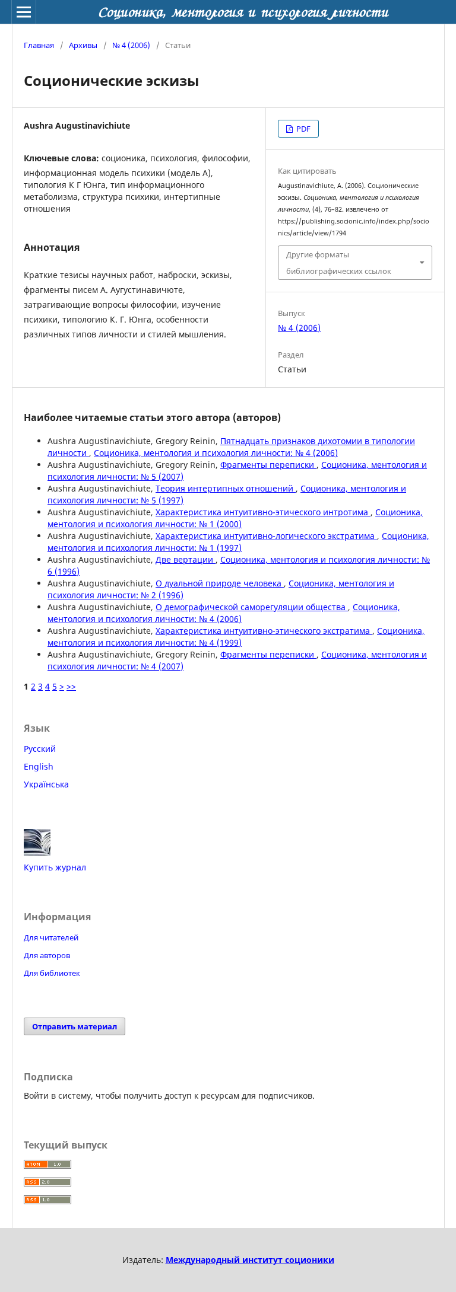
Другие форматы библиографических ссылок (338, 262)
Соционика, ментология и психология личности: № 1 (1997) (238, 541)
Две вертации (186, 559)
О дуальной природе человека (220, 583)
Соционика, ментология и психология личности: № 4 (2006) (216, 452)
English (38, 766)
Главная (39, 45)
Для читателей (51, 937)
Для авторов (47, 955)
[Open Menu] (24, 12)
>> (71, 686)
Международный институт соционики (250, 1259)
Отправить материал (74, 1026)
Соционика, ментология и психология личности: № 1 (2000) (235, 517)
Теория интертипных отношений (226, 488)
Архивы (83, 45)
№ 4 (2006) (131, 45)
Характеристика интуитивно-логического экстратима (266, 535)
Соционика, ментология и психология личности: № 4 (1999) (236, 636)
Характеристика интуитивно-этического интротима (263, 512)
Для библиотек (52, 973)
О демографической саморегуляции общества (252, 606)
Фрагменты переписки (268, 464)
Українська (46, 784)
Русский (40, 748)
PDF (302, 128)
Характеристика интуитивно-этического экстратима (264, 630)
